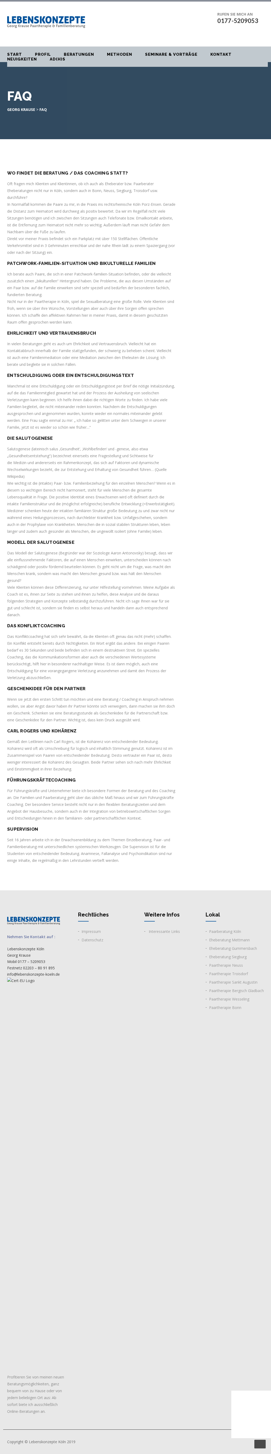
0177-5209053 (237, 20)
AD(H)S (57, 59)
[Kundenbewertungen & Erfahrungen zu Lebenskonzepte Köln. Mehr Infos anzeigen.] (251, 1414)
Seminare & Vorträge (171, 54)
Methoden (119, 54)
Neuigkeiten (22, 59)
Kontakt (221, 54)
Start (14, 54)
